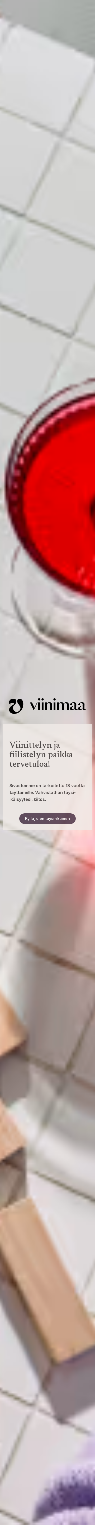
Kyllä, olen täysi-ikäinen (47, 818)
